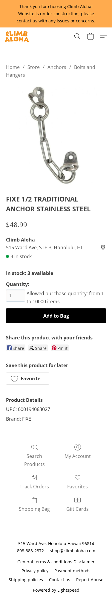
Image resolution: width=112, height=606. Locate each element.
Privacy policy (35, 570)
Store (33, 67)
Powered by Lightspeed (56, 590)
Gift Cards (77, 509)
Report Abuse (89, 579)
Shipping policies (26, 579)
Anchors (56, 67)
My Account (78, 456)
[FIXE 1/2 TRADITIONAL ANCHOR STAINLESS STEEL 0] (56, 135)
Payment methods (72, 570)
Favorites (77, 486)
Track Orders (34, 486)
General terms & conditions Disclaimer (56, 562)
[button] (17, 36)
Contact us (59, 579)
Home (13, 67)
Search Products (34, 460)
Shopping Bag (34, 509)
